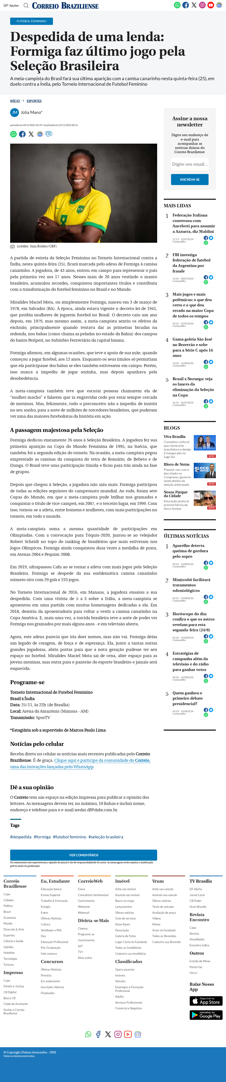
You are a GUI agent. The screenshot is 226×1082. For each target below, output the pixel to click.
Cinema (83, 928)
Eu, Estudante (55, 881)
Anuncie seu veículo (164, 895)
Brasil (7, 911)
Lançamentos (123, 906)
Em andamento (50, 981)
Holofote (9, 952)
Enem (44, 912)
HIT (80, 946)
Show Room (122, 924)
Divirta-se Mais (93, 920)
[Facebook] (185, 7)
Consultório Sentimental (93, 895)
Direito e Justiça (14, 986)
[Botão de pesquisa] (24, 5)
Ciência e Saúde (13, 941)
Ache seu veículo (162, 889)
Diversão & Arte (14, 929)
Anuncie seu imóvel (127, 895)
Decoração (122, 930)
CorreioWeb (90, 881)
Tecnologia (10, 958)
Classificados (128, 961)
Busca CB (9, 998)
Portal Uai (196, 967)
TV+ (80, 952)
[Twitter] (194, 7)
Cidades (9, 900)
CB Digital (10, 992)
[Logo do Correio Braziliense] (65, 5)
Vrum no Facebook (164, 930)
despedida (22, 836)
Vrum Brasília (198, 906)
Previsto (46, 975)
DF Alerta (196, 889)
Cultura (45, 924)
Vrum (158, 881)
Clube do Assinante (16, 1004)
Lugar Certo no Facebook (131, 942)
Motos (156, 924)
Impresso (13, 972)
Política (8, 906)
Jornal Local (197, 895)
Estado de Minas (200, 961)
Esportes (34, 101)
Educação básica (51, 889)
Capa (7, 894)
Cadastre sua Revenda (166, 942)
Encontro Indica (199, 945)
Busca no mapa (124, 900)
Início (15, 101)
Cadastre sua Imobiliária (130, 953)
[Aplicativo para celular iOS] (206, 1001)
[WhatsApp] (177, 7)
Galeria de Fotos (125, 936)
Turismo (9, 964)
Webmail (83, 912)
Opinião (8, 947)
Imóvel (122, 881)
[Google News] (219, 7)
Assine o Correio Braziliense (14, 1011)
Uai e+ (194, 973)
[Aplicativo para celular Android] (206, 1015)
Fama (81, 889)
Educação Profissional (54, 942)
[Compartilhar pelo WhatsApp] (206, 244)
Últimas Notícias (51, 918)
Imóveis (120, 975)
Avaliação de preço (164, 912)
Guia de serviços (125, 918)
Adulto (119, 996)
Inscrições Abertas (52, 987)
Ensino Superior (50, 895)
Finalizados (48, 993)
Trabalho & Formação (54, 900)
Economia (10, 917)
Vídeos (156, 918)
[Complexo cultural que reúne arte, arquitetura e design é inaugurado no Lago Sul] (205, 442)
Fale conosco (49, 953)
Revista (194, 933)
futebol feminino (70, 836)
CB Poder (196, 900)
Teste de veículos (163, 906)
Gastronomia (86, 900)
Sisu (43, 936)
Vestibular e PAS (51, 930)
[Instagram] (202, 7)
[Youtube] (210, 7)
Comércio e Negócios (128, 1008)
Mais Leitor (85, 958)
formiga (43, 836)
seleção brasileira (107, 836)
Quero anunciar (125, 969)
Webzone (84, 906)
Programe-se (86, 934)
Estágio (45, 906)
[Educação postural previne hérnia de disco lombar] (205, 498)
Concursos (52, 961)
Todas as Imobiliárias (128, 947)
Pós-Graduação (50, 947)
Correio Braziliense (15, 884)
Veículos (120, 981)
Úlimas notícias (124, 912)
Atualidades (197, 939)
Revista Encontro (199, 917)
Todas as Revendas (164, 936)
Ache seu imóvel (125, 889)
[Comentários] (48, 136)
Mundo (8, 923)
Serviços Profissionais (128, 1002)
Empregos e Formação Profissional (129, 989)
